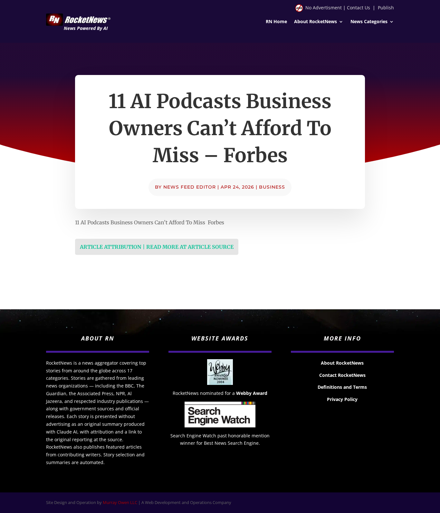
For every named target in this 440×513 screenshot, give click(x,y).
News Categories (368, 21)
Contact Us (358, 8)
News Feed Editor (189, 187)
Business (272, 187)
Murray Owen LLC (120, 502)
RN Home (276, 21)
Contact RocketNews (342, 375)
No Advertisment (323, 8)
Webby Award (251, 393)
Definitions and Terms (342, 387)
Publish (386, 8)
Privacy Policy (342, 399)
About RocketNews (315, 21)
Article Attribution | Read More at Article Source (157, 247)
